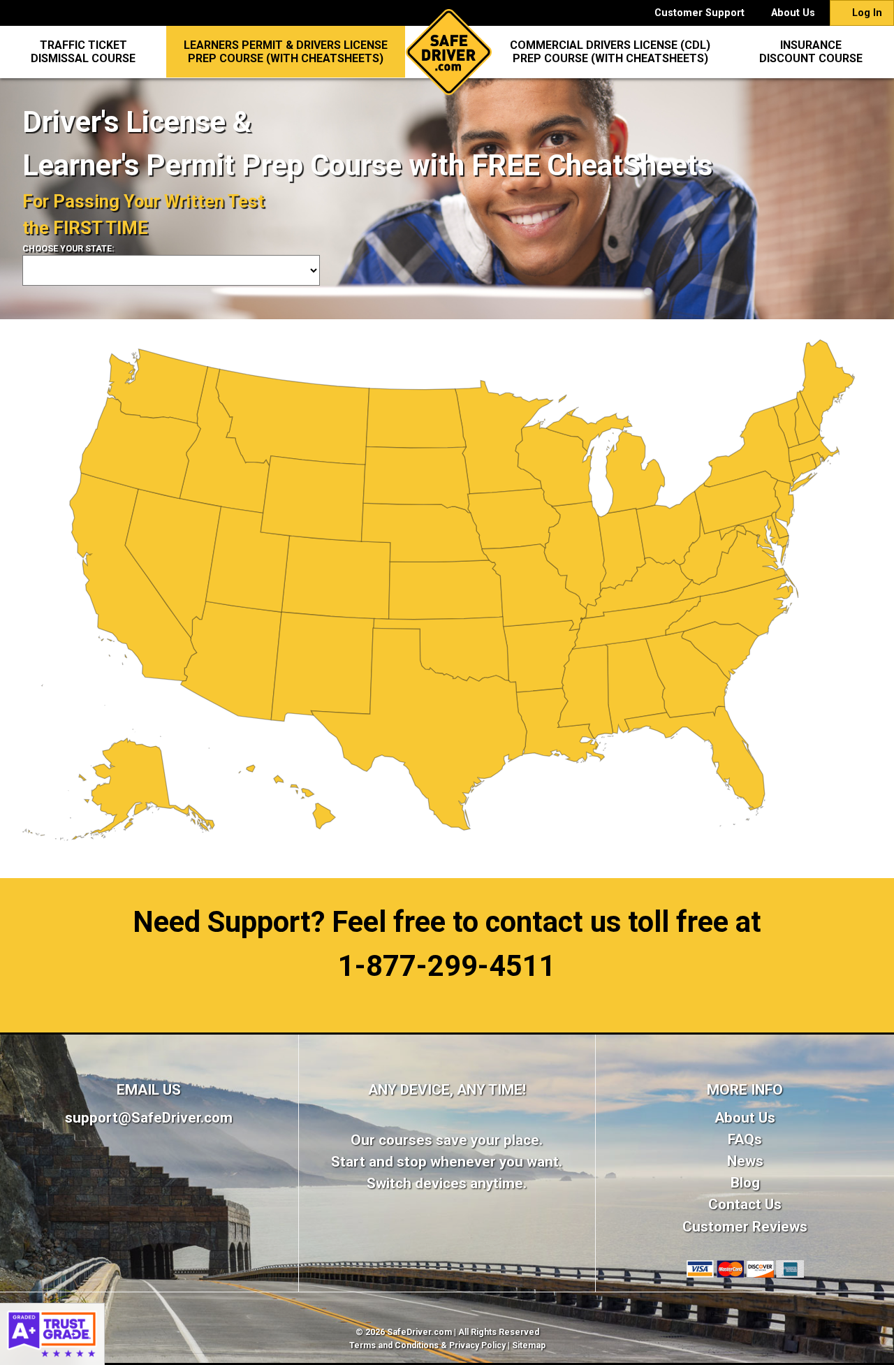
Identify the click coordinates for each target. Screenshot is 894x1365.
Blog (745, 1182)
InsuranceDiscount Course (811, 51)
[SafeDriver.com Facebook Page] (149, 1175)
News (745, 1161)
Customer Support (699, 13)
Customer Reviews (744, 1226)
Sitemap (528, 1345)
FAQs (745, 1139)
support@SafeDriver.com (149, 1117)
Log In (865, 13)
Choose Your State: (68, 249)
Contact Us (745, 1204)
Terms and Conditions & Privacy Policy (427, 1345)
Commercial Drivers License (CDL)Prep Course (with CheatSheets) (610, 51)
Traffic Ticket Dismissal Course (83, 51)
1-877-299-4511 (447, 966)
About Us (793, 13)
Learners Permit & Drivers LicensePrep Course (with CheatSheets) (286, 51)
